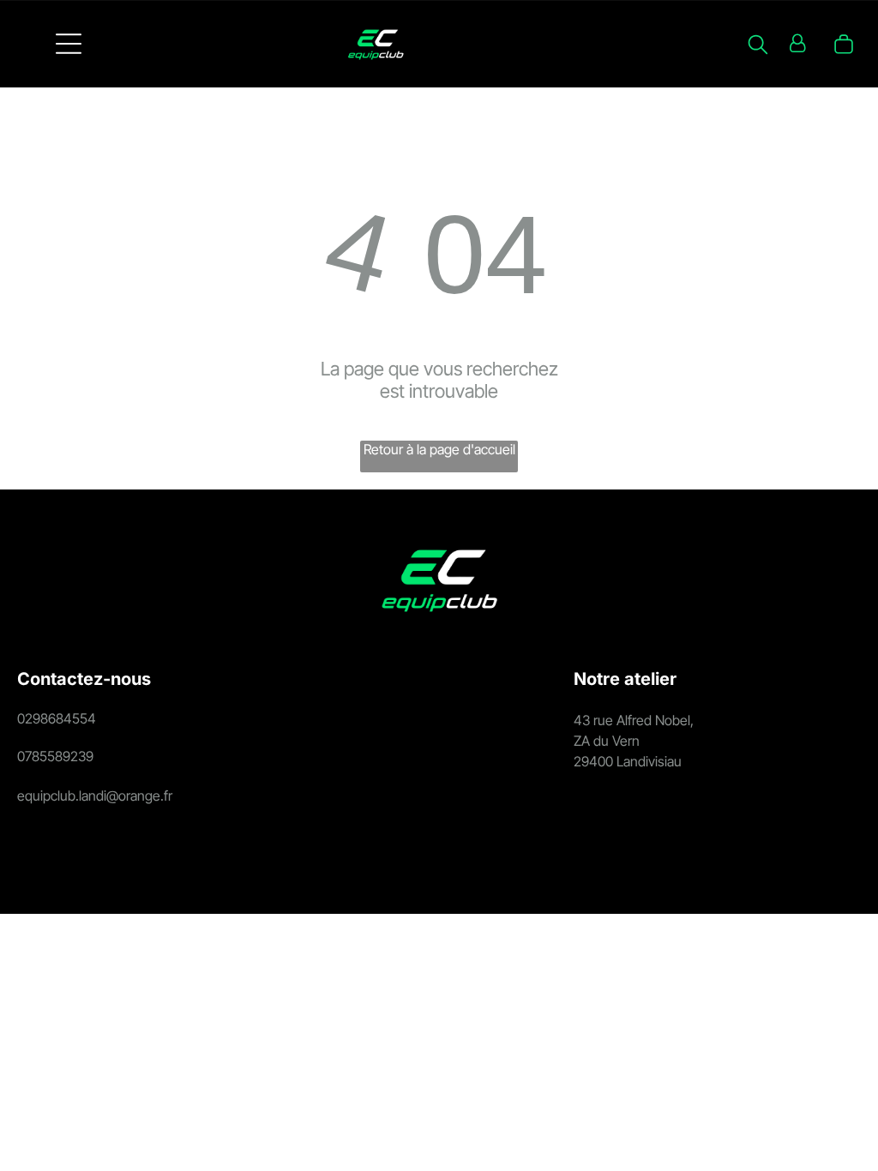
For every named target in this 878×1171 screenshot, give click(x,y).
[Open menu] (68, 44)
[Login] (797, 43)
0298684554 (56, 718)
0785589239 (55, 756)
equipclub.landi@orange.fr (94, 795)
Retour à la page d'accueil (439, 449)
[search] (758, 45)
